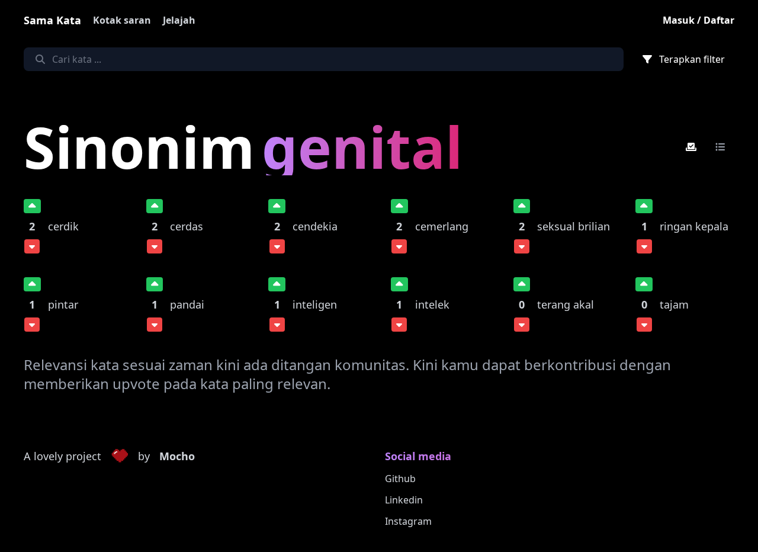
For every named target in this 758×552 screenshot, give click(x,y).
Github (400, 478)
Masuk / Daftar (698, 20)
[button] (119, 456)
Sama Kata (52, 20)
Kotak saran (122, 20)
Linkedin (404, 499)
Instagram (408, 521)
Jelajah (179, 20)
